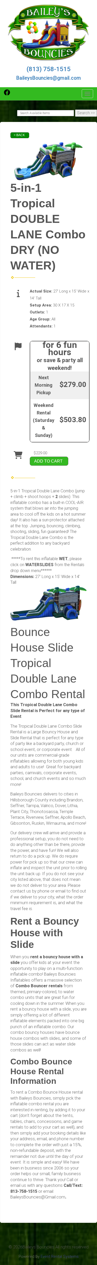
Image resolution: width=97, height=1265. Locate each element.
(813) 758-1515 (48, 69)
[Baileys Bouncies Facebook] (7, 94)
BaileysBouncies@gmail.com (48, 78)
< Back (19, 135)
